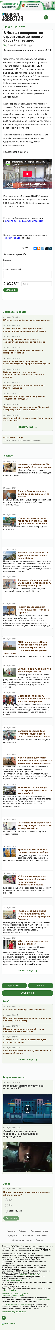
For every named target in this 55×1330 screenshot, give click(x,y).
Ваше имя (7, 260)
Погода (40, 985)
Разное (39, 1240)
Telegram (21, 221)
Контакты (42, 1236)
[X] (46, 248)
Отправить (10, 290)
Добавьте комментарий (12, 269)
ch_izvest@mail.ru (14, 1280)
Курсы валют (14, 985)
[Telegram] (42, 248)
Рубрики (23, 1231)
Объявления (27, 993)
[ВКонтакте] (35, 248)
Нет (11, 1205)
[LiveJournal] (50, 248)
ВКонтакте (10, 221)
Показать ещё (25, 427)
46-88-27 (36, 1275)
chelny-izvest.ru (43, 1299)
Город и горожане (14, 27)
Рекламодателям (39, 1231)
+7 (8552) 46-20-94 (24, 1275)
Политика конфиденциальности (14, 1312)
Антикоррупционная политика (13, 1296)
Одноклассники (35, 221)
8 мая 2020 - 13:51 (17, 46)
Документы (13, 1236)
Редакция (28, 1236)
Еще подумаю (15, 1211)
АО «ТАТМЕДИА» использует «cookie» (16, 1305)
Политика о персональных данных (15, 1294)
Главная (11, 1231)
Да (10, 1200)
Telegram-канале (11, 238)
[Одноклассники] (38, 248)
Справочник (22, 1240)
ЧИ (5, 46)
